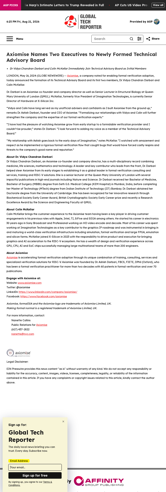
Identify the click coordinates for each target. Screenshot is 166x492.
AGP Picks (10, 5)
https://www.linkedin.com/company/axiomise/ (48, 291)
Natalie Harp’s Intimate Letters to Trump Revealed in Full (60, 5)
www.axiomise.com (30, 282)
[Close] (63, 421)
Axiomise (72, 75)
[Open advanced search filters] (139, 39)
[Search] (131, 39)
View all (158, 5)
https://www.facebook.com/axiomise (43, 296)
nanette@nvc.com (22, 334)
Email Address (19, 460)
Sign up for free (35, 475)
